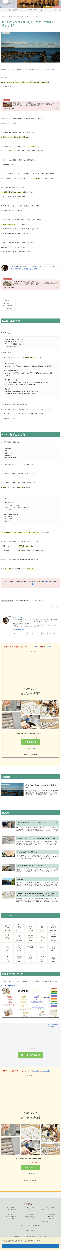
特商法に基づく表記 (30, 1216)
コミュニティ (23, 10)
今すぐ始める (30, 742)
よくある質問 (10, 1219)
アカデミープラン (37, 1225)
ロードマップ (52, 10)
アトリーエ (30, 1210)
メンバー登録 (51, 69)
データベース (42, 10)
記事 (30, 10)
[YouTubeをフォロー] (29, 633)
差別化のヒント (29, 600)
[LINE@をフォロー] (43, 633)
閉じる (30, 1246)
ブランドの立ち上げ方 (8, 600)
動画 (35, 10)
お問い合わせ (45, 1221)
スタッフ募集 (30, 1219)
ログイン (43, 69)
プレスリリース (15, 1221)
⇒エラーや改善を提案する (53, 1024)
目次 (6, 300)
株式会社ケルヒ (43, 1236)
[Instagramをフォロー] (25, 633)
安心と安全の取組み (50, 1214)
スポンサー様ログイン (30, 1230)
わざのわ (10, 1214)
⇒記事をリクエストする (53, 1026)
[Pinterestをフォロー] (40, 633)
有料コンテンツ (38, 600)
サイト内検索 (10, 1207)
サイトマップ (30, 1207)
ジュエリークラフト (18, 617)
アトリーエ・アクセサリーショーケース (50, 1211)
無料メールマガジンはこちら (30, 1055)
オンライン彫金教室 (12, 10)
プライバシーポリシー (18, 1241)
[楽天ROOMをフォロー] (47, 633)
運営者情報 (30, 1214)
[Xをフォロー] (18, 633)
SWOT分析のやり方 (8, 305)
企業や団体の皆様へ (50, 1219)
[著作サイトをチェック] (14, 633)
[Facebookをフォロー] (21, 633)
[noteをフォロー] (36, 633)
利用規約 (50, 1216)
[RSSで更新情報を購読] (54, 633)
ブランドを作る (19, 600)
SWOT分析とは (7, 303)
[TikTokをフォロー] (32, 633)
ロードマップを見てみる (8, 986)
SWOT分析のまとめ (8, 308)
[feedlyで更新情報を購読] (50, 633)
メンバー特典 (50, 1207)
